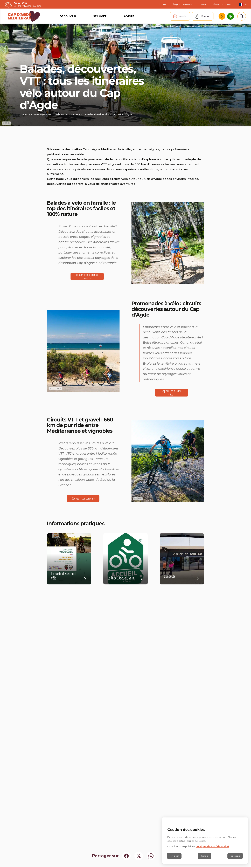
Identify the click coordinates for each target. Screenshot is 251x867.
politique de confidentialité (212, 846)
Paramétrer (204, 856)
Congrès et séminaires (182, 4)
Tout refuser (174, 856)
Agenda (182, 16)
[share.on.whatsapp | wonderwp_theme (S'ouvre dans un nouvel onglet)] (151, 856)
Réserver (205, 16)
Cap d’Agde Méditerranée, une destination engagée (230, 16)
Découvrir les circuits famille (87, 276)
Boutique (162, 4)
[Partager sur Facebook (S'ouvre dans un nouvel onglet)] (126, 856)
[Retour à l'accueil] (24, 16)
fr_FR (243, 4)
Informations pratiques (222, 4)
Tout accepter (235, 856)
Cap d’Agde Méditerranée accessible (222, 16)
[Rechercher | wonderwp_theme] (241, 16)
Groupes (202, 4)
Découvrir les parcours (83, 498)
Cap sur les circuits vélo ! (172, 392)
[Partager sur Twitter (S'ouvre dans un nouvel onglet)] (138, 856)
